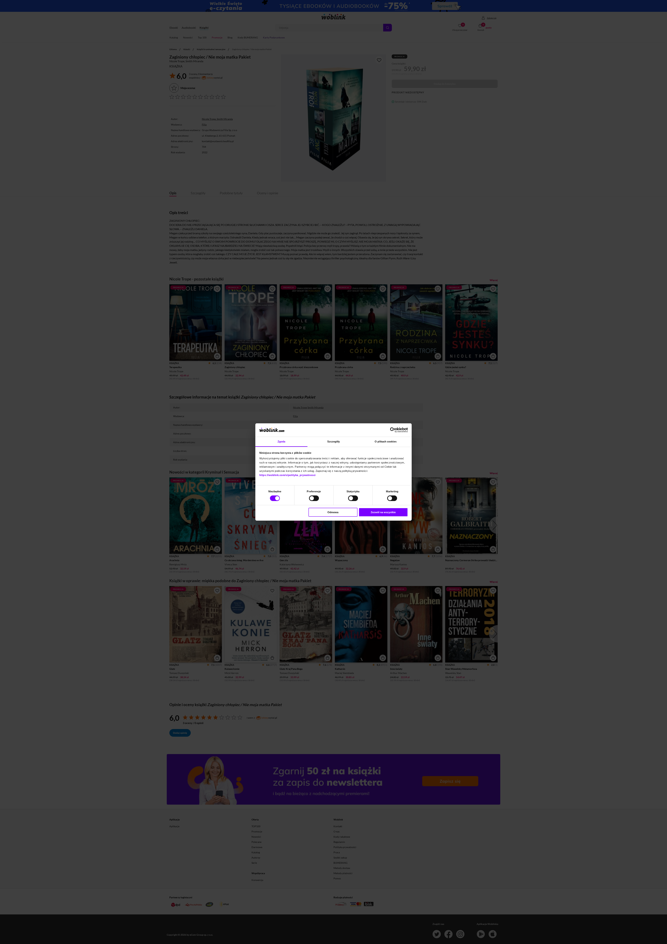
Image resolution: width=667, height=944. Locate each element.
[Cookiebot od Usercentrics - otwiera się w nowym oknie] (392, 430)
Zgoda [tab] (281, 441)
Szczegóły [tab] (333, 441)
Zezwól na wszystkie (383, 512)
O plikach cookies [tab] (386, 441)
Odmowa (332, 512)
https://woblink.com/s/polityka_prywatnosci (287, 475)
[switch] (314, 498)
